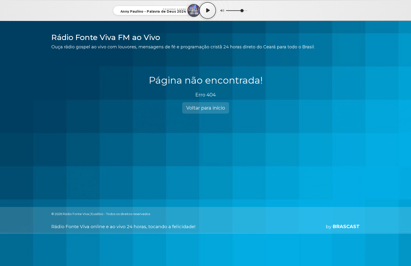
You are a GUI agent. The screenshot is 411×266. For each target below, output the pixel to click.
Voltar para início (205, 108)
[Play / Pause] (207, 10)
